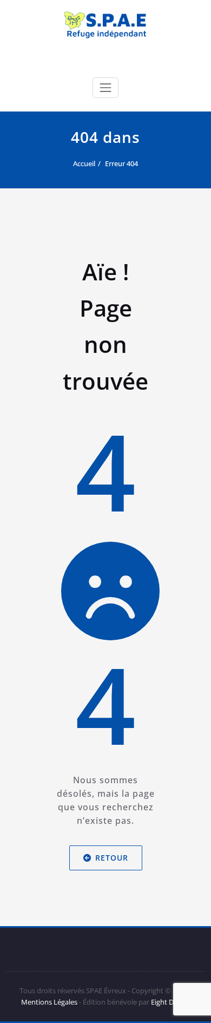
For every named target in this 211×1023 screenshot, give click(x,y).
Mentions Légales (49, 1002)
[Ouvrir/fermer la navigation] (105, 87)
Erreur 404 (121, 163)
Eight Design (169, 1002)
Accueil (84, 163)
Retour (111, 857)
